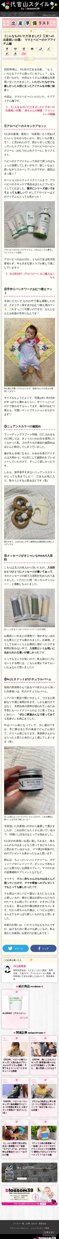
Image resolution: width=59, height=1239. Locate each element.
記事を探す (49, 1232)
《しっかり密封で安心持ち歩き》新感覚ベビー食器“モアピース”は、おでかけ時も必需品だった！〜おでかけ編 (14, 1149)
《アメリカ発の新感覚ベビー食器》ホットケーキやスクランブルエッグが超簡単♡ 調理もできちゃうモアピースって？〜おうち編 (43, 1149)
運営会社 (42, 1223)
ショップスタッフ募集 (39, 1228)
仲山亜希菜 (19, 966)
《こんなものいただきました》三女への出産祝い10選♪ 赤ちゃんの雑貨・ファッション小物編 (30, 111)
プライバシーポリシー (19, 1228)
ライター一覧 (18, 1223)
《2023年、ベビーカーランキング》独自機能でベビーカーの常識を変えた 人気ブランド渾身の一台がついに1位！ (15, 1107)
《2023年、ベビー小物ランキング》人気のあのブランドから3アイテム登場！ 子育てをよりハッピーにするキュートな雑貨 (14, 1065)
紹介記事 (24, 1018)
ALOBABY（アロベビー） (14, 1013)
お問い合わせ (31, 1223)
